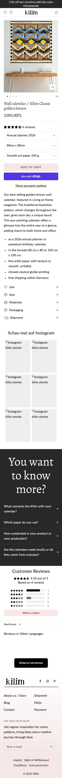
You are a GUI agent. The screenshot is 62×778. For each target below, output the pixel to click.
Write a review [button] (31, 612)
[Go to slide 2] (10, 96)
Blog (7, 702)
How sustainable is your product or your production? (27, 536)
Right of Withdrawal (36, 760)
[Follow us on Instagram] (47, 681)
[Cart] (56, 12)
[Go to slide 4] (16, 96)
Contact (9, 709)
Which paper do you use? (21, 522)
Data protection (38, 765)
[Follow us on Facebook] (40, 681)
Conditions (20, 765)
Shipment (40, 695)
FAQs (37, 702)
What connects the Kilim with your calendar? (27, 508)
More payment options (31, 185)
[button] (12, 127)
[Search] (11, 12)
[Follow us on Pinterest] (54, 681)
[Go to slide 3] (13, 96)
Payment (40, 709)
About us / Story (15, 695)
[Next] (56, 96)
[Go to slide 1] (7, 96)
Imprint (17, 760)
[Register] (51, 746)
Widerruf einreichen (31, 662)
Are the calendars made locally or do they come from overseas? (28, 552)
